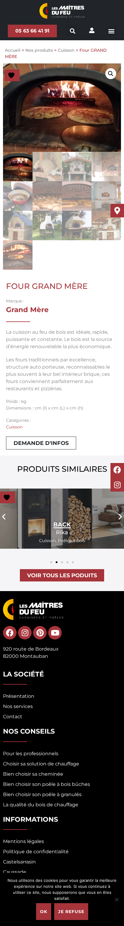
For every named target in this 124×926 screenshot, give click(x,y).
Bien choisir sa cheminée (33, 774)
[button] (111, 31)
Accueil (12, 50)
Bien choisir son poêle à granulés (42, 794)
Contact (12, 716)
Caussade (14, 872)
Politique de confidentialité (36, 851)
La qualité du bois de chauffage (40, 805)
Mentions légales (23, 841)
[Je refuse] (116, 900)
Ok (43, 911)
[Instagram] (117, 485)
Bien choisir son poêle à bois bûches (46, 784)
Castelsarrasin (19, 862)
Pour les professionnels (30, 753)
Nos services (18, 706)
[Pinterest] (40, 632)
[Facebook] (117, 470)
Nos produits (39, 50)
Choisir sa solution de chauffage (41, 764)
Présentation (18, 696)
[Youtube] (55, 632)
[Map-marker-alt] (117, 210)
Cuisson (66, 50)
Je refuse (71, 911)
